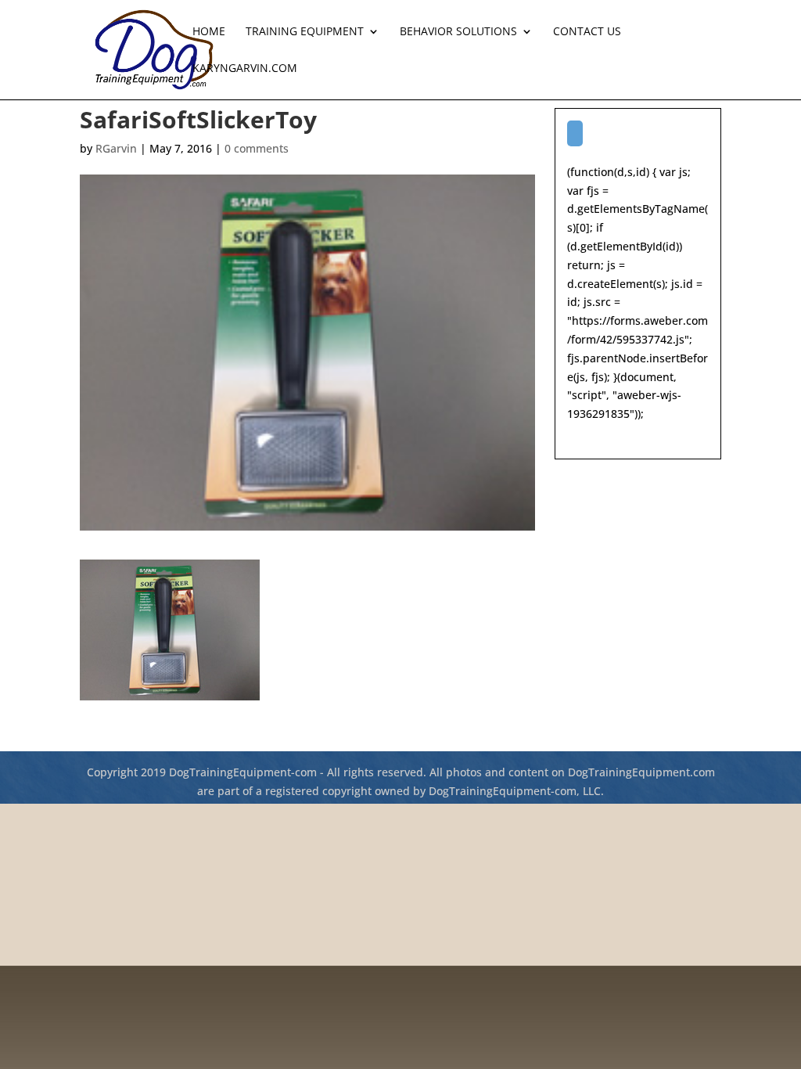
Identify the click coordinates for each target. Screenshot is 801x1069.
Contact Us (587, 32)
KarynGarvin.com (244, 69)
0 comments (256, 148)
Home (208, 32)
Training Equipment (305, 32)
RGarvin (116, 148)
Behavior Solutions (458, 32)
